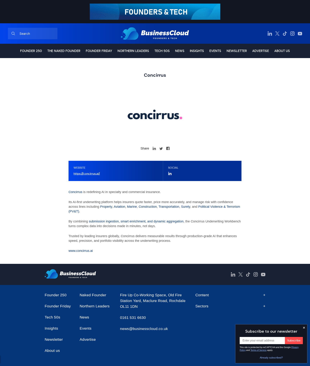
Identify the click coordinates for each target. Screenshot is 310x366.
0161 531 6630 (133, 317)
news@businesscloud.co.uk (144, 329)
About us (282, 51)
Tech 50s (162, 51)
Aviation (119, 206)
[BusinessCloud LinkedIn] (270, 33)
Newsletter (237, 51)
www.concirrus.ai (81, 251)
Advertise (260, 51)
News (179, 51)
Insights (197, 51)
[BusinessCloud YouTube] (300, 33)
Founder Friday (99, 51)
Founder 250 (31, 51)
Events (215, 51)
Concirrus (75, 192)
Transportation (169, 206)
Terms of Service (258, 350)
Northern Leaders (133, 51)
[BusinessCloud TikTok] (285, 33)
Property (106, 206)
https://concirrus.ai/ (87, 173)
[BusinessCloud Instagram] (292, 33)
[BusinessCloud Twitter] (277, 33)
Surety (185, 206)
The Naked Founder (63, 51)
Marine (132, 206)
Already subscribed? (271, 357)
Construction (148, 206)
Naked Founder (93, 295)
